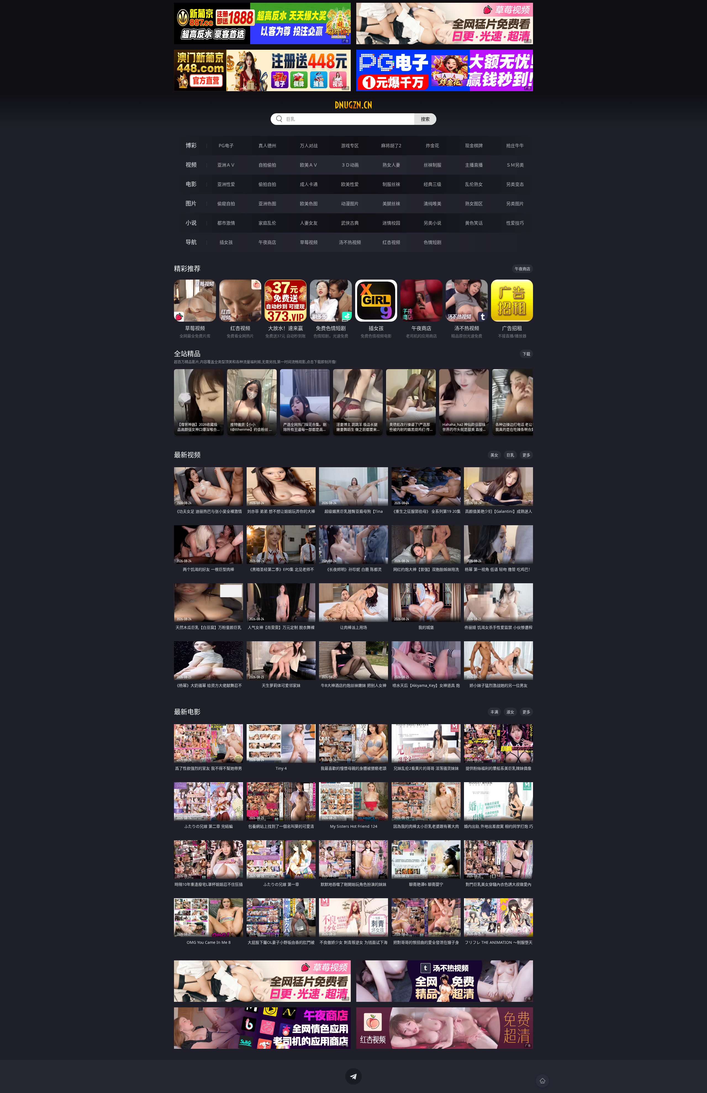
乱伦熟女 (474, 184)
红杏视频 (391, 242)
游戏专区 (350, 146)
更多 (526, 455)
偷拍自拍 (267, 184)
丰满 (494, 711)
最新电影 (187, 711)
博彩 (191, 145)
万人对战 (309, 146)
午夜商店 (267, 242)
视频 (191, 165)
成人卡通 (309, 184)
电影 (191, 184)
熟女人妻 (391, 165)
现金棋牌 (474, 146)
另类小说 (432, 223)
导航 (191, 242)
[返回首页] (542, 1080)
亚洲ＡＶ (226, 165)
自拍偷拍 (267, 165)
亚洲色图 (267, 204)
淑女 (510, 711)
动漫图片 (350, 204)
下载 (526, 353)
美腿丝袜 (391, 204)
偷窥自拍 (226, 204)
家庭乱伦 (267, 223)
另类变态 (515, 184)
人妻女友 (309, 223)
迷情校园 (391, 223)
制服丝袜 (391, 184)
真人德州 (267, 146)
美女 (494, 455)
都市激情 (226, 223)
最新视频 (187, 454)
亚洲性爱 (226, 184)
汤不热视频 (350, 242)
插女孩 (226, 242)
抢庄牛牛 (515, 146)
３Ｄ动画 (350, 165)
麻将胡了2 (391, 146)
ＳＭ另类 (515, 165)
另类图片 (515, 204)
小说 (191, 223)
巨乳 (510, 455)
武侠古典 (350, 223)
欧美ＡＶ (309, 165)
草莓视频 (309, 242)
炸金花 (432, 146)
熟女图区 (474, 204)
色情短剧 (432, 242)
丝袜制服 (432, 165)
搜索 (425, 119)
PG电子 (226, 146)
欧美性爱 (350, 184)
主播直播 (474, 165)
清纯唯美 (432, 204)
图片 (191, 203)
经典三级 (432, 184)
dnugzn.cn (353, 105)
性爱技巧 (515, 223)
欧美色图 (309, 204)
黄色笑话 (474, 223)
